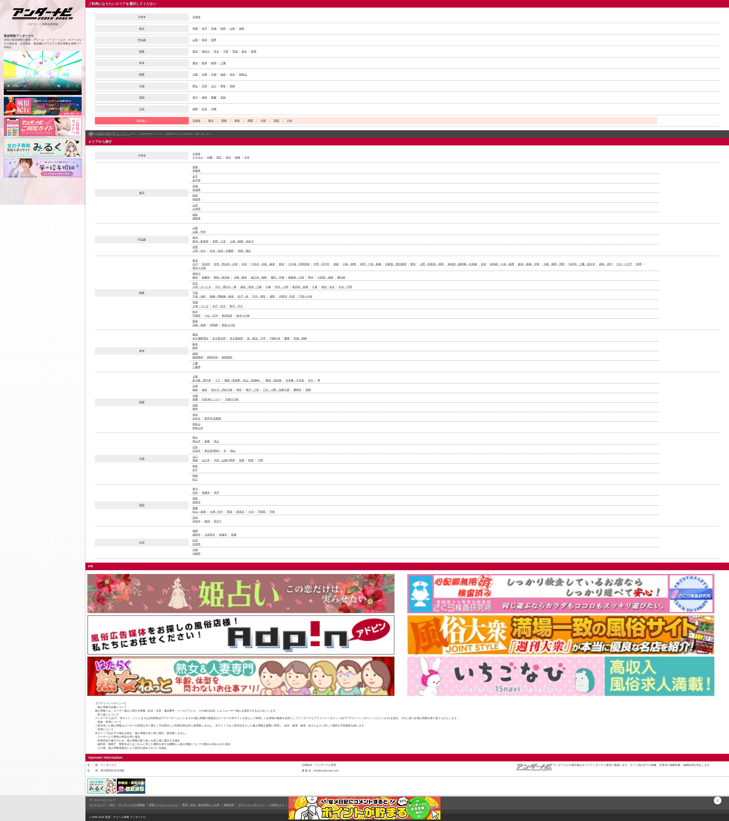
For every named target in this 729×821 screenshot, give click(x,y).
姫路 (195, 389)
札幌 (209, 157)
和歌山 (243, 74)
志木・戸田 (345, 286)
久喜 (314, 286)
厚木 (310, 277)
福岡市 (196, 534)
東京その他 (199, 267)
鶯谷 (413, 264)
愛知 (195, 63)
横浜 (195, 277)
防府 (251, 460)
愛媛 (213, 97)
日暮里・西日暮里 (395, 264)
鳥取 (223, 86)
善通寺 (206, 492)
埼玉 (216, 51)
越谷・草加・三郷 (251, 286)
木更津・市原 (287, 296)
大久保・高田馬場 (298, 264)
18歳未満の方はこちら (112, 134)
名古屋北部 (219, 338)
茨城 (235, 51)
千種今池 (275, 338)
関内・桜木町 (222, 277)
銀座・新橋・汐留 (528, 264)
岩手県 (196, 180)
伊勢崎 (214, 325)
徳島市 (196, 502)
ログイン (33, 24)
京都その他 (231, 399)
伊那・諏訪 (244, 250)
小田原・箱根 (325, 277)
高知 (223, 97)
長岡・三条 (219, 241)
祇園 (195, 399)
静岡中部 (212, 357)
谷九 (310, 380)
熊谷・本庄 (328, 286)
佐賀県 (196, 544)
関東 (141, 51)
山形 (232, 28)
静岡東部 (227, 357)
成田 (272, 296)
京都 (213, 74)
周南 (195, 460)
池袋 (336, 264)
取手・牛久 (236, 306)
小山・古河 (211, 315)
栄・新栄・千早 (256, 338)
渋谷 (244, 264)
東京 (195, 51)
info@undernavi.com (326, 770)
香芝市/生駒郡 (212, 418)
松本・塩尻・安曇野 (222, 250)
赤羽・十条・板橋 (370, 264)
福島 (241, 28)
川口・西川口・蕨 (225, 286)
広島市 (196, 450)
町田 (639, 264)
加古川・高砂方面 (221, 389)
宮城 (213, 28)
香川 (195, 97)
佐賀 (204, 109)
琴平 (216, 492)
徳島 (204, 97)
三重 (223, 63)
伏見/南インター (211, 399)
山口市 (206, 460)
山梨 (195, 39)
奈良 (232, 74)
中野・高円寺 (321, 264)
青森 (195, 28)
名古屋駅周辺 (200, 338)
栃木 (244, 51)
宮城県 (196, 189)
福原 (204, 389)
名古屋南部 (236, 338)
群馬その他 (228, 325)
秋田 (223, 28)
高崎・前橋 (199, 325)
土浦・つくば (200, 306)
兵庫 (204, 74)
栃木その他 (243, 315)
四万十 (218, 521)
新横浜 (206, 277)
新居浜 (240, 511)
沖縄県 (196, 553)
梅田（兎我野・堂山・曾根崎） (243, 380)
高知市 (196, 521)
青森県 (196, 170)
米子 (195, 469)
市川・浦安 (259, 296)
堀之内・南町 (259, 277)
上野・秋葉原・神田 (432, 264)
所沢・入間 (281, 286)
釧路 (237, 157)
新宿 (281, 264)
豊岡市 (297, 389)
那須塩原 (227, 315)
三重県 (196, 367)
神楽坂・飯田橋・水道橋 (462, 264)
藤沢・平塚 (277, 277)
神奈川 (206, 51)
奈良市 (196, 418)
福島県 (196, 218)
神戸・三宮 (252, 389)
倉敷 (207, 441)
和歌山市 (198, 427)
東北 (141, 28)
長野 (213, 39)
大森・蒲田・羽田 (554, 264)
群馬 (253, 51)
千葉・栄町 (199, 296)
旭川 (228, 157)
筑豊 (233, 534)
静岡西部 (198, 357)
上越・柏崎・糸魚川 (242, 241)
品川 (195, 264)
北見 (247, 157)
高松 (195, 492)
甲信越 (142, 39)
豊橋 (287, 338)
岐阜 (204, 63)
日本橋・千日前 (295, 380)
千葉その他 (305, 296)
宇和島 (262, 511)
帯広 (219, 157)
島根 (232, 86)
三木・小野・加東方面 (276, 389)
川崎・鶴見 (240, 277)
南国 (207, 521)
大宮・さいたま (202, 286)
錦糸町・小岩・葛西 (502, 264)
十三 (217, 380)
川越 (268, 286)
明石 (239, 389)
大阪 (195, 74)
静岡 (213, 63)
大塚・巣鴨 (349, 264)
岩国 (241, 460)
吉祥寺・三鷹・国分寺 (582, 264)
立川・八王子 (624, 264)
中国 (141, 86)
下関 (260, 460)
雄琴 (195, 408)
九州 (141, 109)
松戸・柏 (243, 296)
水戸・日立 (219, 306)
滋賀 (223, 74)
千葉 (225, 51)
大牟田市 (209, 534)
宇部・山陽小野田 (224, 460)
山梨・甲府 (199, 231)
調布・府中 (605, 264)
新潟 (204, 39)
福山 (233, 450)
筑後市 (223, 534)
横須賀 (341, 277)
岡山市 (196, 441)
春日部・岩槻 (300, 286)
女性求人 (141, 120)
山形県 (196, 208)
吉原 (483, 264)
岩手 (204, 28)
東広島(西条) (212, 450)
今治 (251, 511)
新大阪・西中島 (202, 380)
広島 (204, 86)
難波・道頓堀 (274, 380)
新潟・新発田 (200, 241)
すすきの (198, 157)
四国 (141, 97)
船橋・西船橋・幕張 (222, 296)
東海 (237, 120)
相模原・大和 (296, 277)
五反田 (206, 264)
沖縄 (213, 109)
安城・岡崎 (300, 338)
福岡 (195, 109)
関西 (141, 74)
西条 (229, 511)
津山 (216, 441)
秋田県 (196, 199)
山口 (213, 86)
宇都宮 (196, 315)
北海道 (196, 16)
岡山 (195, 86)
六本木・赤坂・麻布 (263, 264)
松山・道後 (199, 511)
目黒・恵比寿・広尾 (226, 264)
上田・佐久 (199, 250)
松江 (195, 479)
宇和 (272, 511)
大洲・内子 (216, 511)
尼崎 (308, 389)
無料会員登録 (50, 24)
